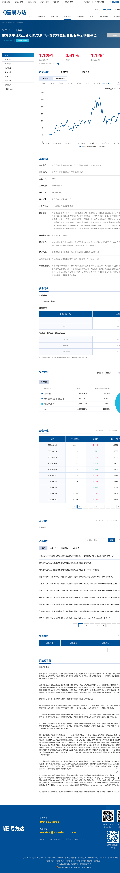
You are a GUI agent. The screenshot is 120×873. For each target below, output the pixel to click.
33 (113, 507)
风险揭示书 (60, 858)
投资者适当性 (38, 858)
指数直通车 (69, 2)
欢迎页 (97, 10)
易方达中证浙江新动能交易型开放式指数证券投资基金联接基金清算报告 (65, 563)
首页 (3, 22)
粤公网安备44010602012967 (68, 867)
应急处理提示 (81, 858)
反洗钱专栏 (70, 858)
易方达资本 (44, 2)
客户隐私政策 (50, 858)
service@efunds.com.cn (57, 832)
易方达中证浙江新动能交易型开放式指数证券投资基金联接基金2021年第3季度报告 (69, 570)
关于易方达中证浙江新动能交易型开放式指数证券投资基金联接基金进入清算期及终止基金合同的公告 (76, 577)
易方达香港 (32, 2)
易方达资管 (19, 2)
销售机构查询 (93, 858)
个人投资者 (107, 10)
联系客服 (100, 2)
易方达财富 (6, 2)
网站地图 (103, 858)
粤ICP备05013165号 (84, 867)
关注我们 (87, 2)
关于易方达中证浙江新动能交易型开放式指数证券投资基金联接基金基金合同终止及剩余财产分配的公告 (77, 556)
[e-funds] (14, 12)
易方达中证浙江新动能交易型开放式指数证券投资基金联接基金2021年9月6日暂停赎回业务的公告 (74, 618)
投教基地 (56, 2)
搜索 (111, 540)
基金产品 (11, 22)
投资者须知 (27, 858)
